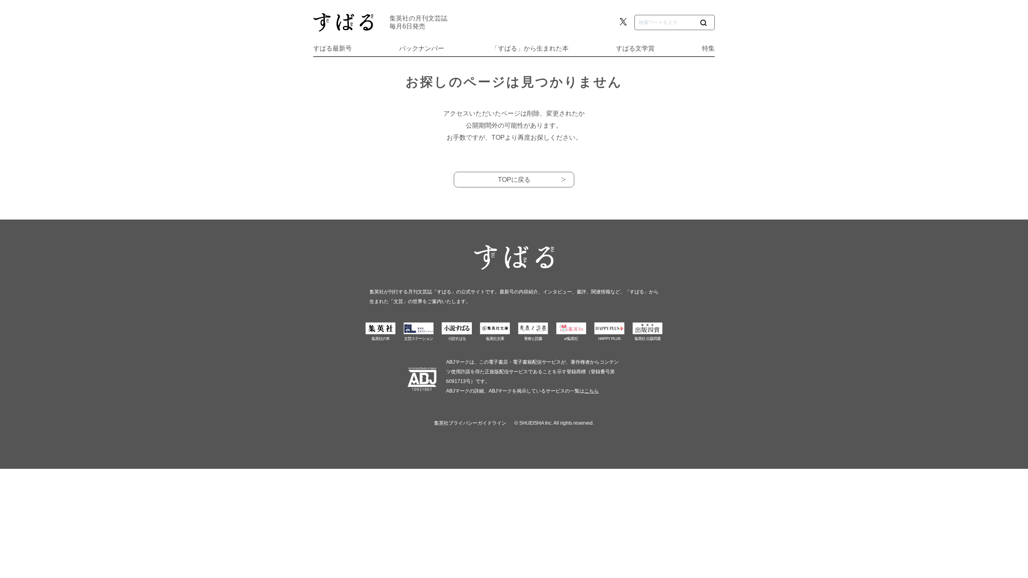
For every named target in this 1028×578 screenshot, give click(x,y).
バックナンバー (421, 48)
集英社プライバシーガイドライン (470, 423)
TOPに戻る (514, 179)
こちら (591, 391)
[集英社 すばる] (343, 22)
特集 (708, 48)
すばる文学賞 (635, 48)
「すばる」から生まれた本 (530, 48)
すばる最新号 (332, 48)
